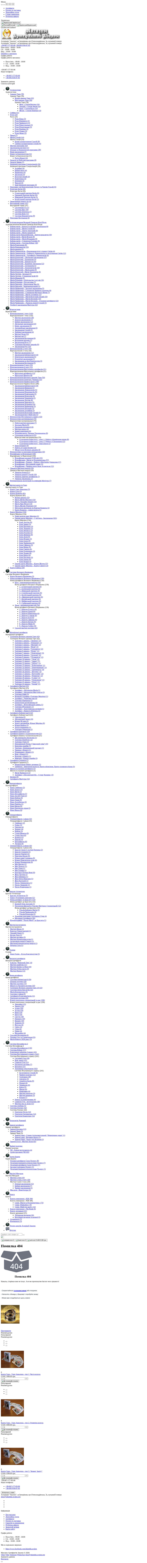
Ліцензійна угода (12, 12)
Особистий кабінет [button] (8, 27)
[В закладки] (6, 1345)
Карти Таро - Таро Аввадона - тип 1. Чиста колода (20, 1374)
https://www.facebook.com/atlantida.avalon (21, 1549)
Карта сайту (10, 1529)
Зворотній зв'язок (12, 1527)
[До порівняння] (6, 1343)
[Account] (4, 4)
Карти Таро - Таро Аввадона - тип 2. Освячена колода (22, 1423)
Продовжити (6, 1331)
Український (32, 25)
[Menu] (2, 4)
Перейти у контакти (9, 54)
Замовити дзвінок (8, 82)
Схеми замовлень (12, 14)
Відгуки (13, 1230)
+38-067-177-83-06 (8, 45)
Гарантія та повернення (15, 1523)
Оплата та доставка (13, 10)
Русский (12, 25)
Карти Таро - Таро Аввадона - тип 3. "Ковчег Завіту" (21, 1471)
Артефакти (10, 8)
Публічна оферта (12, 16)
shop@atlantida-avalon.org (10, 1497)
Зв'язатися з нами (8, 1492)
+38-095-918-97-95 (23, 45)
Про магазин (11, 1515)
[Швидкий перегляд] (6, 1341)
